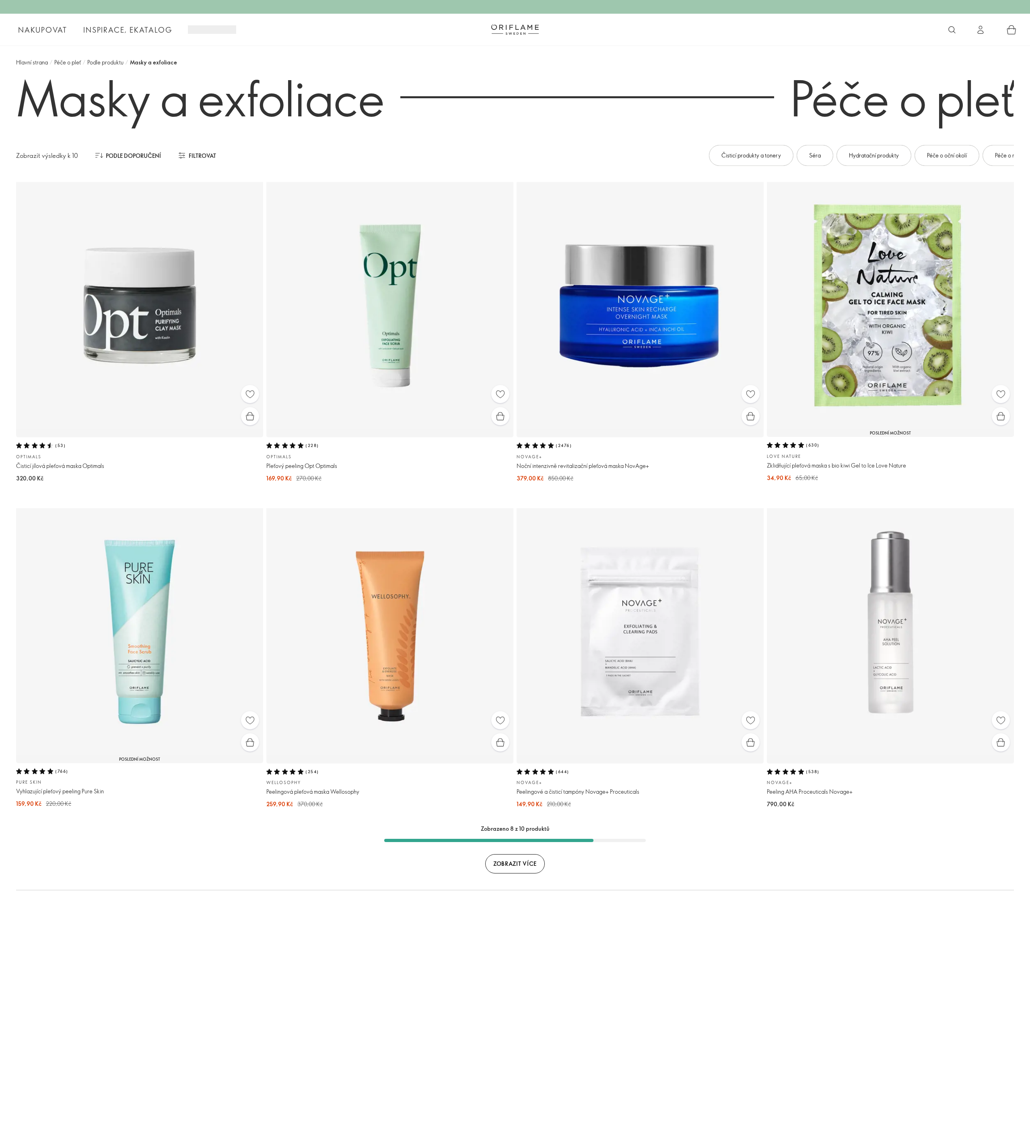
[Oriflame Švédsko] (515, 29)
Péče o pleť (67, 62)
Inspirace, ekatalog (127, 30)
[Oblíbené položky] (250, 394)
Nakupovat (42, 30)
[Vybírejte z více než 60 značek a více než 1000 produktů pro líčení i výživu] (952, 30)
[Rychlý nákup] (250, 416)
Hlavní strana (32, 62)
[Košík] (1011, 29)
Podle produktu (105, 62)
